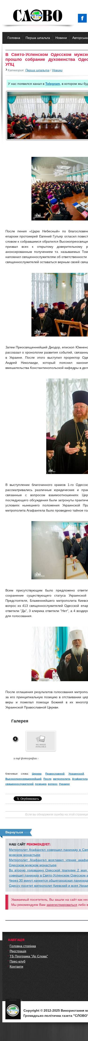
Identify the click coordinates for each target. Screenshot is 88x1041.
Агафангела (80, 778)
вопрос (52, 784)
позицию (40, 784)
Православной (55, 773)
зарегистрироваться (61, 905)
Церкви (37, 773)
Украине (64, 784)
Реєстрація (18, 951)
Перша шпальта (38, 38)
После (47, 778)
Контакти (16, 966)
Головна (14, 38)
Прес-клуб (17, 961)
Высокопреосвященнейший (23, 778)
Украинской (76, 773)
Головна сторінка (23, 946)
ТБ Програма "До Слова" (29, 956)
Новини (61, 38)
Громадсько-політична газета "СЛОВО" (38, 16)
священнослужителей (19, 784)
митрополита (61, 778)
